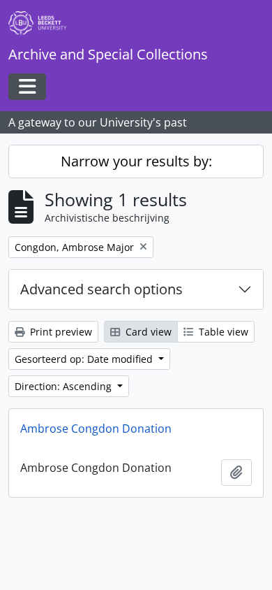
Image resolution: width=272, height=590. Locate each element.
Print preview (59, 331)
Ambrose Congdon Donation (96, 428)
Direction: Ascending (64, 386)
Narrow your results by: (136, 161)
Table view (222, 331)
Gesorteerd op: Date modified (85, 359)
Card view (147, 331)
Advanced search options (101, 289)
